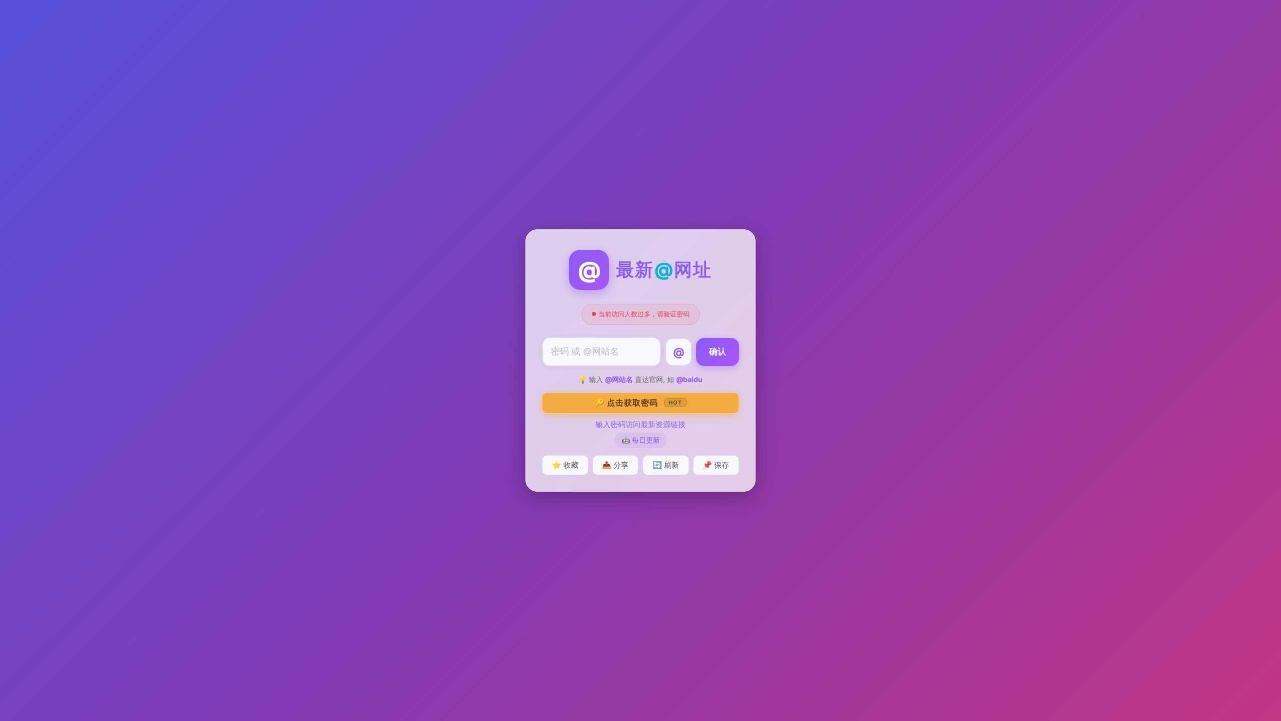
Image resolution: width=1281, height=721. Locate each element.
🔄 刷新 (666, 465)
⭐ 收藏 (565, 465)
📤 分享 (615, 465)
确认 (717, 351)
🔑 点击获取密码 (638, 403)
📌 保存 (716, 465)
